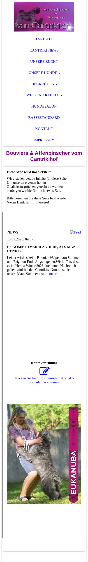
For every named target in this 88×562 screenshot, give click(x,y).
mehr (52, 274)
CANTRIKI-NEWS (44, 50)
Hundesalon (44, 106)
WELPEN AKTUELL (43, 95)
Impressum (44, 140)
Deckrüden (42, 84)
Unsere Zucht (44, 61)
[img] (44, 17)
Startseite (44, 39)
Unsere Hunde (43, 73)
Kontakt (44, 129)
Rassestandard (44, 117)
